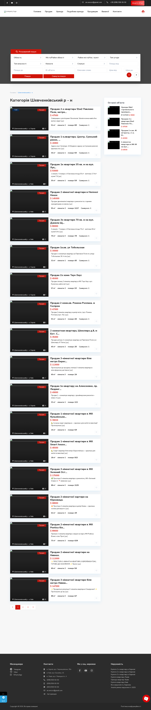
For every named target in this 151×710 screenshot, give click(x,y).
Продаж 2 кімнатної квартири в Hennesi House (74, 194)
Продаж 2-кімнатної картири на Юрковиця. (69, 498)
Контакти (117, 11)
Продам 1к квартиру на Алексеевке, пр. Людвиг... (73, 387)
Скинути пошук (59, 76)
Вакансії (105, 11)
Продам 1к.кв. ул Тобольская (67, 247)
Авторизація (52, 694)
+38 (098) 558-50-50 (118, 2)
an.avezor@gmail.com (93, 2)
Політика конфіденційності (131, 706)
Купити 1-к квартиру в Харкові (123, 669)
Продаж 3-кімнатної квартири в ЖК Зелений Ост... (71, 471)
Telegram (17, 669)
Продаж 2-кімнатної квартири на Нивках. (69, 554)
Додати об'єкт (137, 3)
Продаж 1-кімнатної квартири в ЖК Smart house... (71, 443)
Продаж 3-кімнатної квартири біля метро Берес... (70, 360)
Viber (16, 672)
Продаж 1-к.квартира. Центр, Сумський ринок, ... (73, 138)
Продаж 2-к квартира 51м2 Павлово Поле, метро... (71, 110)
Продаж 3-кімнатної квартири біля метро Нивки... (70, 581)
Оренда (59, 11)
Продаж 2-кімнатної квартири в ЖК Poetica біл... (71, 526)
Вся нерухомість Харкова (121, 685)
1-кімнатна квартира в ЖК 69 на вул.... (129, 144)
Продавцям (92, 11)
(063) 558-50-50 (53, 687)
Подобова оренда (75, 11)
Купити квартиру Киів (119, 682)
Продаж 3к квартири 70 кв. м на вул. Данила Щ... (72, 221)
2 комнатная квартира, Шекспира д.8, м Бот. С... (73, 332)
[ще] (62, 121)
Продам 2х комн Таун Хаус (66, 275)
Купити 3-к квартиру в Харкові (123, 674)
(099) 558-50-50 (53, 683)
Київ (31, 184)
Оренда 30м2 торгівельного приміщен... (127, 109)
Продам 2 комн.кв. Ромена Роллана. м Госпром (72, 304)
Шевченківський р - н (22, 129)
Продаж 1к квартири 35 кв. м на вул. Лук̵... (72, 166)
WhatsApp (17, 675)
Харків (32, 129)
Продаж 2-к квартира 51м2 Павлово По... (127, 121)
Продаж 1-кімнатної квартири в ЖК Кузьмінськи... (71, 415)
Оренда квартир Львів (120, 680)
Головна (37, 11)
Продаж (48, 11)
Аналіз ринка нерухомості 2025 (123, 687)
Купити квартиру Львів (120, 677)
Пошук (28, 76)
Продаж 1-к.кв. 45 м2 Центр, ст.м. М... (129, 132)
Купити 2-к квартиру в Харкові (123, 672)
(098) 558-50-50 (53, 680)
